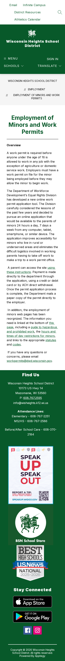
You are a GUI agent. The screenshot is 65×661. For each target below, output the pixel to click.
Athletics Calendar (27, 19)
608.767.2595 (32, 398)
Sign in (52, 59)
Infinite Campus (34, 5)
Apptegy (40, 655)
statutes (51, 340)
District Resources (27, 12)
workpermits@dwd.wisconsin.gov (29, 361)
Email (13, 5)
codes (17, 344)
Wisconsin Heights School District (32, 80)
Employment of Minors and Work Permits (36, 97)
